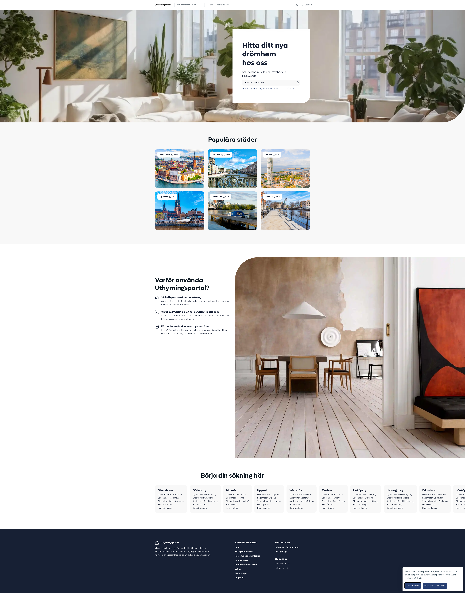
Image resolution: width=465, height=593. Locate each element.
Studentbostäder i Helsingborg (400, 501)
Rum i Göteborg (200, 508)
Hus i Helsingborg (394, 504)
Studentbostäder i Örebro (333, 501)
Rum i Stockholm (165, 508)
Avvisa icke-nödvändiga (435, 586)
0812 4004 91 (281, 551)
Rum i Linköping (360, 508)
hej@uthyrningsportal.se (287, 547)
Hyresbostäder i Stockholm (170, 494)
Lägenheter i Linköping (363, 498)
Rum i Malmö (232, 508)
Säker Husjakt (241, 573)
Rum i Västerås (296, 508)
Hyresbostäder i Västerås (300, 494)
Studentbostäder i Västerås (301, 501)
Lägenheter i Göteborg (203, 498)
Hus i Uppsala (263, 504)
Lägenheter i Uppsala (266, 498)
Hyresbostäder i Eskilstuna (434, 494)
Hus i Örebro (327, 504)
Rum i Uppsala (263, 508)
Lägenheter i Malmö (235, 498)
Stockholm (247, 88)
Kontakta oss (223, 5)
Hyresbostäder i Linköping (364, 494)
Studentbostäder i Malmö (237, 501)
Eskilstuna (429, 490)
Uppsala (274, 88)
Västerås (283, 88)
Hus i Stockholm (165, 504)
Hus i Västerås (295, 504)
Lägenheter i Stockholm (168, 498)
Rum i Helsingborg (395, 508)
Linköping (359, 490)
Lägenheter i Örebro (331, 498)
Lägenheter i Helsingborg (398, 498)
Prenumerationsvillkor (246, 564)
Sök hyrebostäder (244, 551)
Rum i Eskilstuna (429, 508)
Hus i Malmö (231, 504)
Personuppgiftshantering (247, 556)
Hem (211, 5)
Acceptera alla (412, 586)
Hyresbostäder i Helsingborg (399, 494)
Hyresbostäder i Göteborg (204, 494)
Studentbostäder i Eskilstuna (435, 501)
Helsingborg (395, 490)
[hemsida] (167, 542)
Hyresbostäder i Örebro (332, 494)
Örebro (290, 88)
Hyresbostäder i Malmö (236, 494)
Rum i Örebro (328, 508)
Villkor (238, 569)
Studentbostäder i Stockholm (171, 501)
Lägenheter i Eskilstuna (432, 498)
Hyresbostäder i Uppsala (268, 494)
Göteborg (257, 88)
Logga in (308, 5)
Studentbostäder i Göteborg (205, 501)
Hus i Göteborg (199, 504)
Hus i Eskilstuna (429, 504)
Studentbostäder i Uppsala (269, 501)
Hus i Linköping (360, 504)
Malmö (266, 88)
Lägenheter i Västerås (299, 498)
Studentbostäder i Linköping (365, 501)
